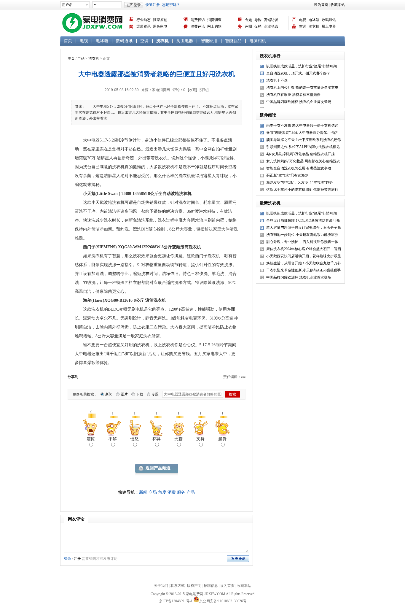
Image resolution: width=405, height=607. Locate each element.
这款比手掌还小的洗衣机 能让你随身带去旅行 (302, 189)
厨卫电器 (329, 26)
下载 (139, 394)
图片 (124, 394)
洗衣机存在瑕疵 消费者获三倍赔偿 (293, 95)
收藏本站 (338, 5)
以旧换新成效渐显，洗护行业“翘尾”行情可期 (301, 66)
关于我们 (161, 586)
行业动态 (143, 20)
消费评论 (198, 26)
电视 (302, 20)
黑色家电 (160, 26)
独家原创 (160, 20)
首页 (68, 41)
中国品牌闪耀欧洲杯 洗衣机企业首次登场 (298, 102)
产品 (294, 23)
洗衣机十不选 (277, 80)
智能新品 (233, 41)
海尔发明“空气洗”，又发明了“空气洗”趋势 (299, 182)
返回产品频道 (158, 468)
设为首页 (321, 5)
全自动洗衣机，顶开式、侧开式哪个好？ (298, 73)
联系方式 (177, 586)
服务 (240, 23)
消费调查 (214, 20)
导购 (258, 20)
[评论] (204, 90)
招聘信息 (211, 586)
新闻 (131, 23)
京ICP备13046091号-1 (175, 601)
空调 (302, 26)
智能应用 (209, 41)
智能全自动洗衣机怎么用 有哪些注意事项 (298, 168)
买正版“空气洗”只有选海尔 (287, 175)
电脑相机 (257, 41)
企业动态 (271, 26)
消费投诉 (198, 20)
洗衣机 (314, 26)
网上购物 (214, 26)
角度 (162, 492)
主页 (71, 58)
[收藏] (192, 90)
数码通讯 (329, 20)
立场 (153, 492)
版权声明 (194, 586)
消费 (186, 23)
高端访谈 (271, 20)
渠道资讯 (143, 26)
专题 (248, 20)
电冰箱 (314, 20)
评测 (248, 26)
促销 (258, 26)
